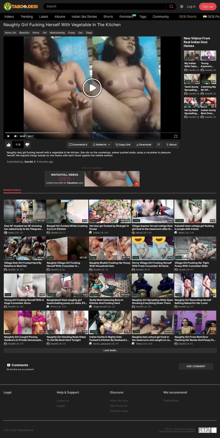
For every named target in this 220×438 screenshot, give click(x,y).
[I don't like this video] (27, 144)
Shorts (108, 16)
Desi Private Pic (119, 405)
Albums (60, 16)
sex (80, 32)
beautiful (24, 32)
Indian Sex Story (119, 400)
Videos (9, 16)
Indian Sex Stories (84, 16)
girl (44, 32)
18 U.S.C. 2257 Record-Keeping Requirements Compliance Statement (177, 430)
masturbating (57, 32)
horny (36, 32)
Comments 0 (79, 144)
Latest (43, 16)
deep (89, 32)
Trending (26, 16)
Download (145, 144)
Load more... (110, 350)
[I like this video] (8, 144)
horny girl (10, 32)
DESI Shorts (187, 16)
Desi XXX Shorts (119, 410)
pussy (71, 32)
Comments (19, 365)
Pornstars (126, 16)
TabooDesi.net (25, 430)
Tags (142, 16)
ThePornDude (171, 400)
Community (161, 16)
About (173, 144)
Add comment (196, 366)
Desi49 (29, 161)
